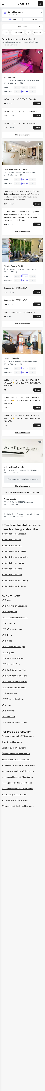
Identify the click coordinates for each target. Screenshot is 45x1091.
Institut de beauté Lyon (12, 545)
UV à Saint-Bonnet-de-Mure (14, 670)
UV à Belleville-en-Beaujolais (14, 606)
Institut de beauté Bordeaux (14, 534)
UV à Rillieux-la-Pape (11, 664)
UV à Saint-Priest (9, 693)
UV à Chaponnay (9, 611)
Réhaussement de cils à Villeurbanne (18, 806)
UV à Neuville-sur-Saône (12, 658)
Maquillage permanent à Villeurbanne (18, 765)
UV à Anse (6, 600)
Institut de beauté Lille (11, 539)
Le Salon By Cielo (11, 358)
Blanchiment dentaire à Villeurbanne (18, 736)
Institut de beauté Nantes (13, 563)
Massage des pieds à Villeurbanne (17, 783)
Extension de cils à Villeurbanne (16, 759)
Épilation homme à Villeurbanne (16, 753)
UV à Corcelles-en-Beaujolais (15, 617)
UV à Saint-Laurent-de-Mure (14, 681)
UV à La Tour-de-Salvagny (13, 646)
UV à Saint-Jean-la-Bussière (14, 676)
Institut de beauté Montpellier (15, 557)
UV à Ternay (7, 705)
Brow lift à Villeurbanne (12, 742)
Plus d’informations (22, 135)
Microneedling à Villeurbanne (14, 800)
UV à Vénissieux (9, 711)
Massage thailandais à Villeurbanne (17, 788)
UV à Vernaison (8, 716)
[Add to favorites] (40, 52)
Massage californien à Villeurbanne (17, 777)
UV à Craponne (8, 623)
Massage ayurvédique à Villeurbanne (18, 771)
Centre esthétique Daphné (15, 169)
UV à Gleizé (7, 641)
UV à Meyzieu (8, 652)
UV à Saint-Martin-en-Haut (14, 687)
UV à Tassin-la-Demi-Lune (13, 699)
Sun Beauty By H (11, 77)
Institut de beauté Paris (12, 574)
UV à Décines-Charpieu (12, 629)
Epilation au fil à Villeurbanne (14, 748)
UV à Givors (7, 635)
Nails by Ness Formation (14, 467)
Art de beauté (10, 499)
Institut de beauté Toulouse (14, 586)
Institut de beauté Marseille (14, 551)
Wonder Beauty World (13, 266)
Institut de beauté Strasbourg (15, 580)
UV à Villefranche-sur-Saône (14, 722)
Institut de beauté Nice (12, 569)
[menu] (3, 3)
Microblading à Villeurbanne (14, 794)
